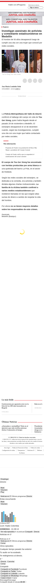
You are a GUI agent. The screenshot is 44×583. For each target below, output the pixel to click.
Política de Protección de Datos (20, 448)
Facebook (25, 81)
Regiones (6, 27)
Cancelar (10, 561)
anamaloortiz (25, 86)
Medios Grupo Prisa (22, 465)
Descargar (4, 580)
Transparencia (21, 450)
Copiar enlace (6, 578)
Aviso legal (7, 448)
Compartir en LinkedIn (9, 573)
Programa (21, 5)
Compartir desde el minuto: (12, 582)
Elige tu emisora (34, 7)
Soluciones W (30, 450)
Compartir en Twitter (8, 571)
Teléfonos (39, 450)
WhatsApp (40, 81)
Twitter (30, 81)
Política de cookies (35, 448)
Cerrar (3, 543)
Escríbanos (22, 453)
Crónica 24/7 (5, 523)
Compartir (29, 532)
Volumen (4, 490)
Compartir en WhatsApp (10, 576)
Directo (29, 496)
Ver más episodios (8, 532)
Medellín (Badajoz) (9, 216)
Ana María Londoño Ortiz (11, 86)
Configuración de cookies (8, 450)
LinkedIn (35, 81)
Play (2, 492)
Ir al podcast (19, 532)
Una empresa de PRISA (22, 460)
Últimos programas (19, 496)
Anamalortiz (22, 86)
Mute (2, 488)
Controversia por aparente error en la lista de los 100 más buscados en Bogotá (15, 406)
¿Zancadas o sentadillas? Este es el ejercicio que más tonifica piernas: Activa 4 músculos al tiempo (15, 428)
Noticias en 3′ (6, 496)
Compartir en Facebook (9, 569)
